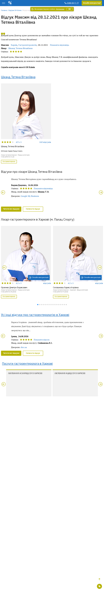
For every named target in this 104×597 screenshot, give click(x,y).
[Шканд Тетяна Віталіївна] (26, 123)
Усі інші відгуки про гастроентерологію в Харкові (35, 315)
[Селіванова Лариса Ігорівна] (78, 262)
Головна (4, 10)
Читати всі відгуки (11, 209)
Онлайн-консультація (40, 277)
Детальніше (60, 9)
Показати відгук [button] (41, 339)
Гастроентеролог (9, 161)
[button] (99, 579)
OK (69, 9)
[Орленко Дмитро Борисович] (26, 262)
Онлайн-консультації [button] (92, 3)
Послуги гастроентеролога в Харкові (27, 363)
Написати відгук (33, 209)
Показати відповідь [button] (59, 45)
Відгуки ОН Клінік (15, 10)
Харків (14, 45)
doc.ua (24, 347)
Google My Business (30, 196)
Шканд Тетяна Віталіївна (20, 48)
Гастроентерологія (27, 45)
